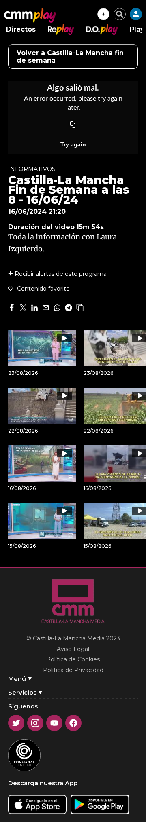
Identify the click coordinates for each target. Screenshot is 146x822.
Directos (21, 29)
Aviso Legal (73, 649)
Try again (73, 144)
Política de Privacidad (73, 670)
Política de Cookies (73, 659)
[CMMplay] (30, 15)
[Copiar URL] (73, 124)
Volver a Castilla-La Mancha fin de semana (70, 56)
